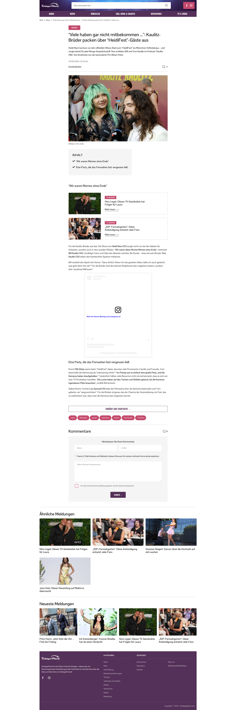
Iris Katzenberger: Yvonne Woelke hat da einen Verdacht (97, 640)
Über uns (171, 662)
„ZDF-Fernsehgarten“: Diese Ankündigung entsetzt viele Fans (122, 228)
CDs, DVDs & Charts (125, 13)
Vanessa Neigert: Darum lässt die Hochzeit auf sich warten (170, 551)
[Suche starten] (166, 5)
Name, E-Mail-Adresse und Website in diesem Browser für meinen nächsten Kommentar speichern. (118, 456)
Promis (116, 418)
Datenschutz (141, 662)
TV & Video (182, 13)
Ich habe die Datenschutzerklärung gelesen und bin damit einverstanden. (107, 486)
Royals (106, 692)
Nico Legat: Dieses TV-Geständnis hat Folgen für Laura (125, 203)
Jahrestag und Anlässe (112, 681)
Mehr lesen (110, 209)
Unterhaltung (108, 669)
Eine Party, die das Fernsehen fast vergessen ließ (102, 167)
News (72, 13)
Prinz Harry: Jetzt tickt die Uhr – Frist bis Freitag (57, 640)
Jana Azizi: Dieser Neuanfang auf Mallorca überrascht (62, 590)
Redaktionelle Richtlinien (177, 666)
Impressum (141, 666)
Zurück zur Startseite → (118, 408)
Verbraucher (108, 689)
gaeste (94, 418)
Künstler (95, 13)
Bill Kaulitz (83, 418)
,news (73, 418)
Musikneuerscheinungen (113, 673)
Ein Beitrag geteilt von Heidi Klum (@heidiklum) (118, 353)
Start (41, 20)
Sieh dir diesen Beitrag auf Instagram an (104, 317)
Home (51, 13)
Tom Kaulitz (128, 418)
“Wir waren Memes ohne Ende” (92, 161)
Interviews (156, 13)
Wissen (106, 685)
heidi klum (105, 418)
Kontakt (140, 669)
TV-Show (140, 418)
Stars (105, 666)
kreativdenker (75, 66)
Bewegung (108, 696)
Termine (107, 677)
